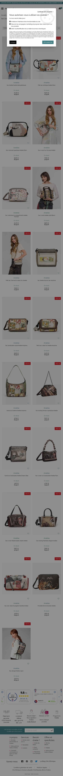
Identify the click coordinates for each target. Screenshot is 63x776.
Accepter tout (48, 42)
